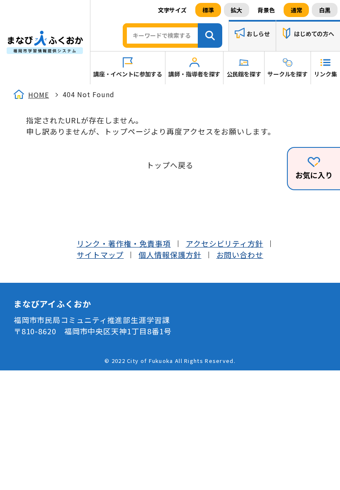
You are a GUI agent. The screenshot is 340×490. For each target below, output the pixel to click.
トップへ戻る (169, 164)
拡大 (236, 10)
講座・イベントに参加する (127, 74)
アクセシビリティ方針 (224, 243)
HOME (38, 95)
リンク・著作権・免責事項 (124, 243)
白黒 (324, 10)
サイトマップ (100, 254)
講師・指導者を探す (194, 74)
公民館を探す (244, 74)
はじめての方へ (314, 34)
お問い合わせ (239, 254)
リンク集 (325, 74)
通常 (296, 10)
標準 (208, 10)
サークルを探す (287, 74)
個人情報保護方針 (169, 254)
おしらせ (258, 34)
